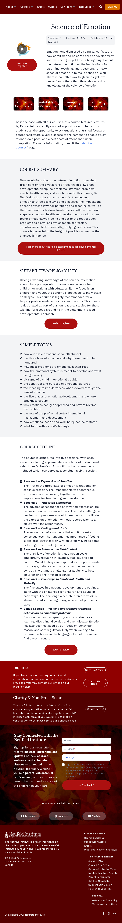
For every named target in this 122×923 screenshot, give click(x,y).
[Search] (101, 7)
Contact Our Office (99, 865)
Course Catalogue (94, 837)
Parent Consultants (99, 876)
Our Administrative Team (102, 869)
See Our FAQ (95, 861)
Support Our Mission (100, 884)
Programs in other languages (100, 849)
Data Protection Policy (104, 900)
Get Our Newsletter (99, 881)
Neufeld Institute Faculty (102, 873)
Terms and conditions (104, 904)
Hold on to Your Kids (100, 888)
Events (88, 845)
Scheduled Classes (95, 841)
